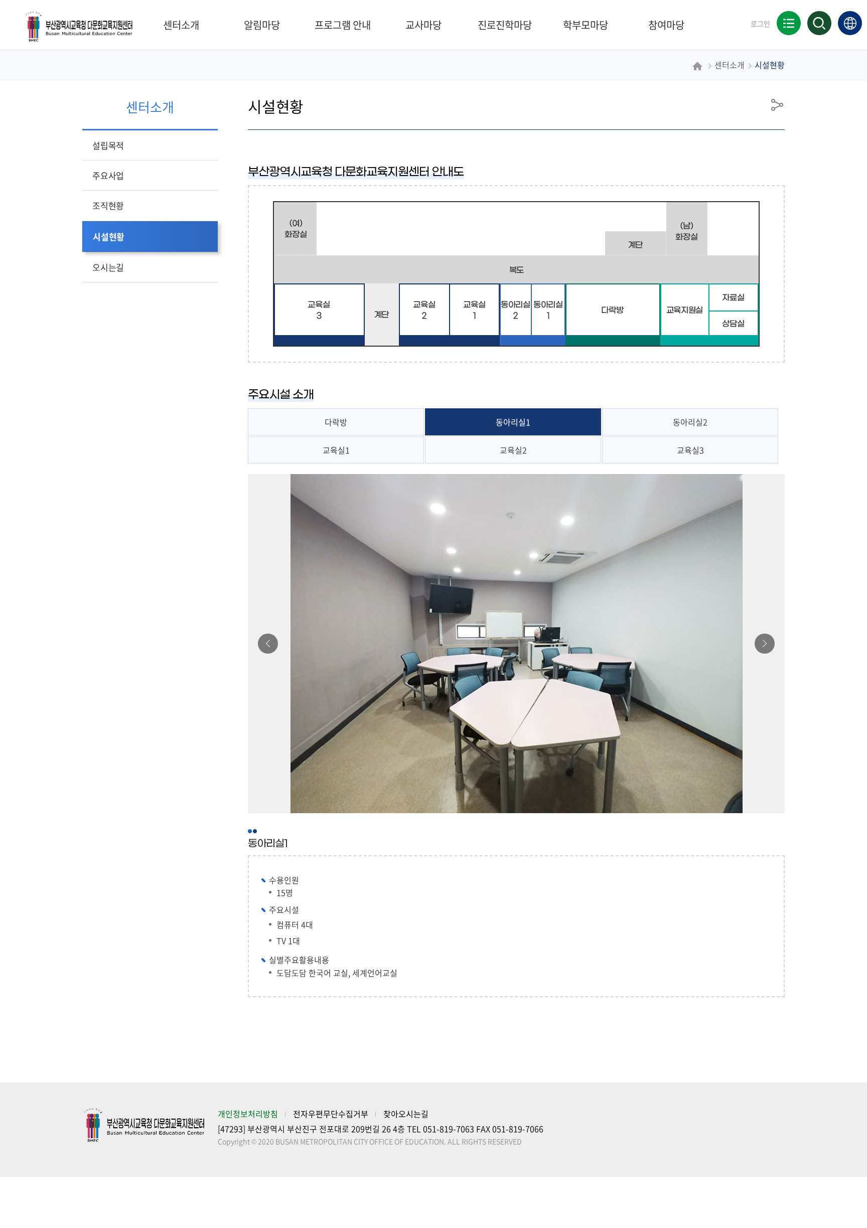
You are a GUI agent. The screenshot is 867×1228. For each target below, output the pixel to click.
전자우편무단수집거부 (330, 1114)
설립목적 (108, 145)
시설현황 (108, 236)
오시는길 (108, 267)
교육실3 (690, 450)
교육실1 (336, 450)
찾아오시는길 (405, 1114)
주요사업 (108, 175)
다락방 (336, 422)
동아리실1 (513, 422)
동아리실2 (690, 422)
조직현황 (108, 205)
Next (765, 643)
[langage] (850, 23)
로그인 (760, 24)
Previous (269, 643)
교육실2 (513, 450)
